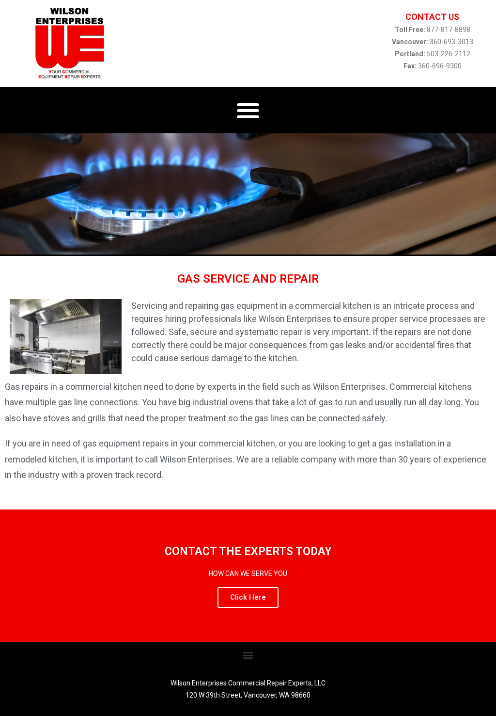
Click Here (248, 597)
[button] (248, 110)
